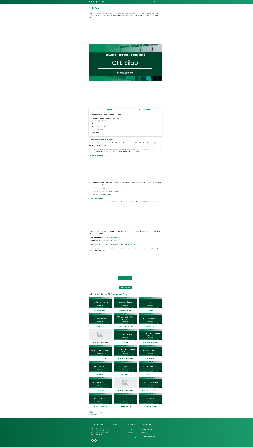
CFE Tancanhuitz (94, 414)
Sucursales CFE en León (125, 406)
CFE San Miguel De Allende (125, 326)
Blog (132, 2)
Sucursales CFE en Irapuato (100, 406)
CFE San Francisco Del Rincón (100, 342)
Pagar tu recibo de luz (125, 287)
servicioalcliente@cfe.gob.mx (112, 237)
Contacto (146, 432)
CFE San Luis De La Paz (100, 358)
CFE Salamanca (100, 374)
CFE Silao (150, 310)
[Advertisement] (125, 31)
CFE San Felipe (100, 326)
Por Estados (124, 2)
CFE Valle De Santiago (100, 310)
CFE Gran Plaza (150, 326)
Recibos (138, 2)
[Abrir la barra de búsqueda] (160, 2)
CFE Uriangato (125, 342)
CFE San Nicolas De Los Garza (97, 412)
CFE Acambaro (100, 390)
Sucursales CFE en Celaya (150, 406)
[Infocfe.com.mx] (97, 2)
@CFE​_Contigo (124, 204)
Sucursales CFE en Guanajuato (150, 390)
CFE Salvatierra (150, 358)
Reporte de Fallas (146, 2)
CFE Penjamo (125, 374)
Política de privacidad (149, 436)
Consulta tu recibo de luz (125, 278)
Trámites (155, 2)
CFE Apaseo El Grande (125, 310)
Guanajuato (92, 411)
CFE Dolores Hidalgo (150, 374)
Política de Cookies (149, 429)
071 (99, 123)
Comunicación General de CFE (109, 240)
